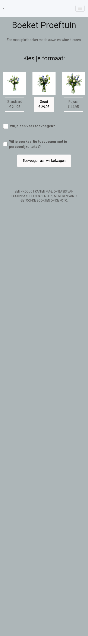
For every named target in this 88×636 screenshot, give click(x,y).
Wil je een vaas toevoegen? (32, 126)
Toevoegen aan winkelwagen (44, 161)
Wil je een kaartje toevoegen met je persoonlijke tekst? (38, 144)
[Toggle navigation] (80, 8)
